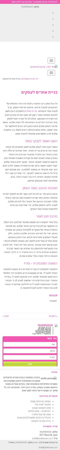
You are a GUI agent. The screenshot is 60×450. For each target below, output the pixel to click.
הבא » (5, 316)
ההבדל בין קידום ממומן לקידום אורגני (34, 417)
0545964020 (27, 7)
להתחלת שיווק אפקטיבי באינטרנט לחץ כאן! (35, 1)
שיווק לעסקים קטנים (41, 408)
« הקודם (53, 316)
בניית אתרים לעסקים (41, 421)
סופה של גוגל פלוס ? (41, 414)
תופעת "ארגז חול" (42, 404)
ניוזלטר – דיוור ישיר (41, 334)
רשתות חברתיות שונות (40, 401)
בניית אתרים (30, 111)
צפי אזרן (37, 442)
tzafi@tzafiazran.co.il (42, 438)
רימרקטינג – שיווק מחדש (39, 411)
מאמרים (25, 79)
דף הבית (34, 79)
